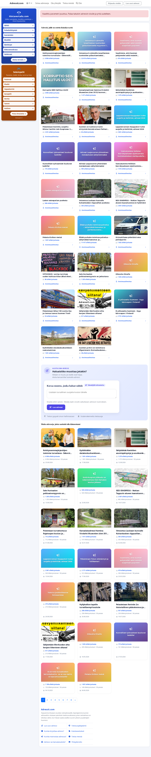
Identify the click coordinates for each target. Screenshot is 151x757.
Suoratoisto (19, 35)
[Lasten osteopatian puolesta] (58, 195)
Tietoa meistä (68, 3)
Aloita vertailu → (19, 60)
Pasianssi (19, 79)
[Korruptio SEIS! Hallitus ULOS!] (58, 84)
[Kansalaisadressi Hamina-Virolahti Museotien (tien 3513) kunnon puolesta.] (94, 85)
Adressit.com (16, 3)
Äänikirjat (19, 45)
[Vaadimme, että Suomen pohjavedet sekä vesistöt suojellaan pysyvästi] (131, 49)
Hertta (19, 99)
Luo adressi (58, 407)
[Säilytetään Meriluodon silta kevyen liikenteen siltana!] (94, 306)
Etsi (80, 3)
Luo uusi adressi (132, 3)
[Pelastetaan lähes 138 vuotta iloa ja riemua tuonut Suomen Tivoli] (58, 306)
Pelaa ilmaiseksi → (19, 114)
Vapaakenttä (19, 89)
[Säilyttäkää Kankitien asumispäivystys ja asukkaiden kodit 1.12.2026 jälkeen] (131, 85)
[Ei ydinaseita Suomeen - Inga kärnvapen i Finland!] (131, 306)
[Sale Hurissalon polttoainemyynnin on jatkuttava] (94, 270)
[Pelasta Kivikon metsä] (58, 231)
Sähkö (19, 25)
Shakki (19, 84)
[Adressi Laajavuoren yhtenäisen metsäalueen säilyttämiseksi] (94, 159)
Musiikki (19, 40)
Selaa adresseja (42, 3)
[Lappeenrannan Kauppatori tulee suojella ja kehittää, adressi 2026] (131, 122)
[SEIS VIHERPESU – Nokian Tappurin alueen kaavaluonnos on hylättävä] (131, 196)
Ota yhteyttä (56, 3)
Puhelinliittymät (19, 30)
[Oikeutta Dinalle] (131, 268)
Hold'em (19, 108)
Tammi (19, 104)
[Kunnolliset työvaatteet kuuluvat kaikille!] (58, 159)
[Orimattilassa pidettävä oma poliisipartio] (131, 233)
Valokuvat (19, 54)
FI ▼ (30, 3)
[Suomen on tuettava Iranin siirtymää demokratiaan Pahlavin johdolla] (94, 122)
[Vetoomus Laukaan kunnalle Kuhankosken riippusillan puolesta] (94, 196)
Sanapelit (19, 94)
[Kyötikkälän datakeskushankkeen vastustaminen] (58, 343)
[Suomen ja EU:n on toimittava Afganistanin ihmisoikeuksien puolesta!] (94, 343)
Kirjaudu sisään (114, 3)
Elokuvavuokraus (19, 50)
